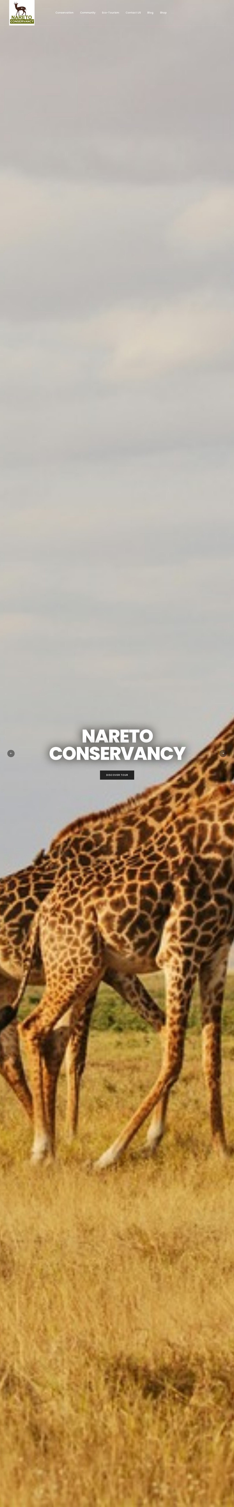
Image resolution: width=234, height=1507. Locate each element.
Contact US (133, 12)
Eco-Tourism (110, 12)
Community (87, 12)
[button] (11, 753)
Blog (150, 12)
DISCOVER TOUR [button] (117, 775)
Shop (163, 12)
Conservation (64, 12)
